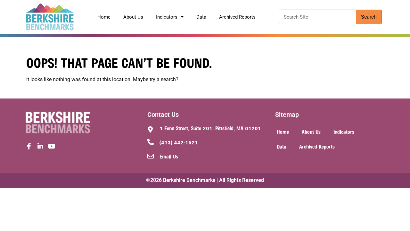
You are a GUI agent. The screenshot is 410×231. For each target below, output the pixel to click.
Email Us (169, 156)
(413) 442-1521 (179, 142)
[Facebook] (29, 146)
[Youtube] (52, 146)
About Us (133, 17)
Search (369, 17)
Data (201, 17)
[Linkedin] (40, 146)
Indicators (166, 17)
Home (104, 17)
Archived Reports (237, 17)
